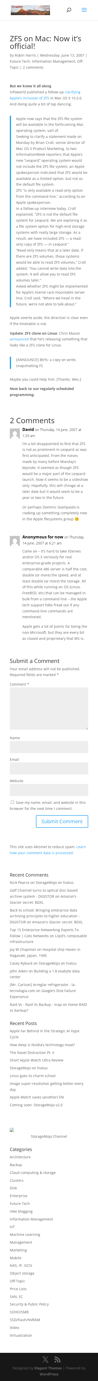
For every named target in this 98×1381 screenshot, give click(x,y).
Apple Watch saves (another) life (37, 1097)
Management (21, 1242)
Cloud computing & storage (33, 1172)
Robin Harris (25, 55)
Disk (13, 1188)
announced (19, 339)
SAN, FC (16, 1296)
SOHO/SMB (19, 1312)
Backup (16, 1164)
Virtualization (21, 1335)
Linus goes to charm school (33, 1075)
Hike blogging (21, 1211)
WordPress (49, 1374)
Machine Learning (25, 1234)
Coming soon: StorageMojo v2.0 (36, 1104)
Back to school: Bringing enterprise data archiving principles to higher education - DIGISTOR (45, 916)
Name (15, 737)
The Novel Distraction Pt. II (32, 1052)
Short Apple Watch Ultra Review (36, 1060)
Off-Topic (17, 1281)
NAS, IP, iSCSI (21, 1265)
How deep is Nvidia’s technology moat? (42, 1044)
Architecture (20, 1157)
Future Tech (20, 61)
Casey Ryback (21, 963)
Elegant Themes (48, 1368)
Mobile (15, 1257)
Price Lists (18, 1288)
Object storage (22, 1273)
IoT (12, 1226)
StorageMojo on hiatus (55, 882)
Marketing (18, 1250)
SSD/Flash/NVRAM (25, 1319)
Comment (19, 684)
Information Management (53, 61)
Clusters (17, 1180)
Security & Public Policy (29, 1304)
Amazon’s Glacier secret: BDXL (57, 922)
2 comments (33, 67)
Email (14, 759)
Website (16, 780)
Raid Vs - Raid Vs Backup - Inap (36, 1004)
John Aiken (19, 971)
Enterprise (18, 1195)
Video (14, 1327)
